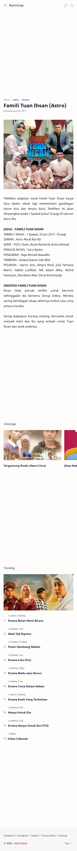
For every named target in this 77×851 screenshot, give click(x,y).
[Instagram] (22, 835)
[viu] (21, 655)
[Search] (71, 5)
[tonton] (23, 641)
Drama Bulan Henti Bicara (25, 620)
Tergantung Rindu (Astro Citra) (25, 465)
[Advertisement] (38, 52)
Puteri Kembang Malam (24, 647)
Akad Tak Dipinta (19, 634)
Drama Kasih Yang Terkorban (27, 699)
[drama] (21, 615)
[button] (65, 5)
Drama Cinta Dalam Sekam (26, 686)
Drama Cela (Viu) (19, 660)
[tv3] (21, 628)
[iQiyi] (22, 668)
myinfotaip (50, 843)
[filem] (13, 733)
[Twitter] (34, 835)
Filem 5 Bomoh (18, 739)
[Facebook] (9, 835)
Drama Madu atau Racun (25, 673)
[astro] (14, 615)
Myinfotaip (16, 5)
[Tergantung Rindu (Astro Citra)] (33, 445)
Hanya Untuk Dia (19, 712)
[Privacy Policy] (48, 835)
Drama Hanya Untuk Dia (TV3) (28, 725)
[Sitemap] (63, 835)
